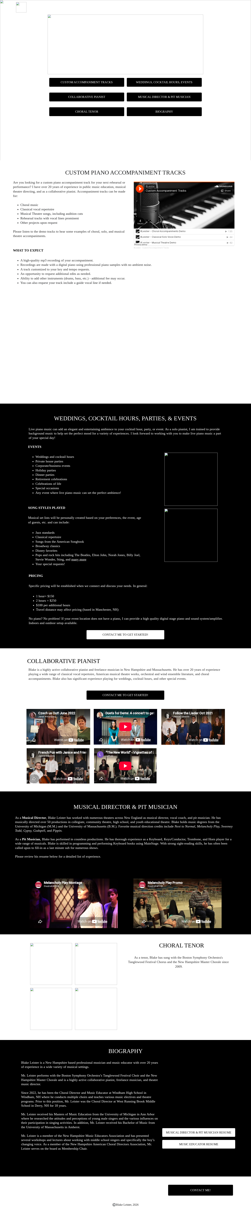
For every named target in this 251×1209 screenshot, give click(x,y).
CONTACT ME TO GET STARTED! (125, 395)
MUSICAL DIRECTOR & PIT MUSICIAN (164, 96)
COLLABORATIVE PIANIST (213, 7)
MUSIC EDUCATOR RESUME (198, 1144)
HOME (86, 7)
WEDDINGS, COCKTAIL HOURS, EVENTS (164, 7)
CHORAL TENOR (86, 111)
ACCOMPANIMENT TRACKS (115, 7)
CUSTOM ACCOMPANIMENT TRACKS (87, 82)
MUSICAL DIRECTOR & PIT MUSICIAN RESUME (125, 869)
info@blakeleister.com (83, 311)
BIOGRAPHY (164, 111)
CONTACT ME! (200, 1190)
